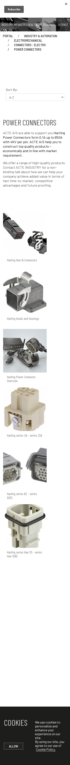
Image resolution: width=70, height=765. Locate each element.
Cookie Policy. (46, 749)
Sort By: (12, 89)
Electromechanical (28, 40)
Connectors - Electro (30, 45)
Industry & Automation (40, 36)
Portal (8, 36)
